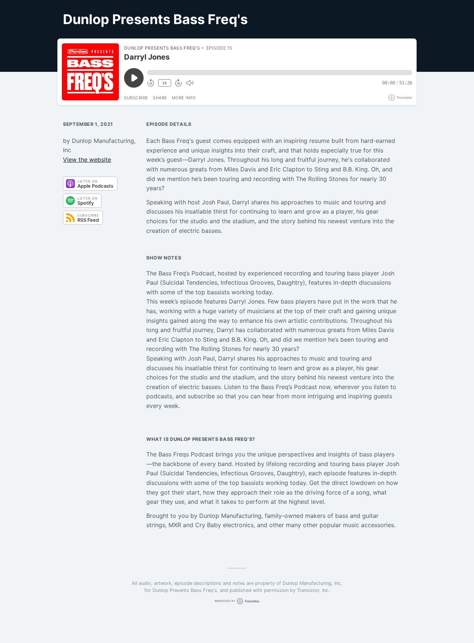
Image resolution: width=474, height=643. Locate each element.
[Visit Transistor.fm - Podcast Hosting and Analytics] (400, 97)
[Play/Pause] (90, 72)
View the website (87, 159)
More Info (184, 97)
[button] (279, 72)
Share (160, 97)
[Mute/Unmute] (189, 83)
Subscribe (136, 97)
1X (164, 83)
